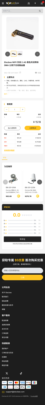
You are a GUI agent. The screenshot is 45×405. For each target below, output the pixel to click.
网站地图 (5, 361)
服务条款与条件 (7, 305)
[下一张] (37, 54)
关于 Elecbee (7, 292)
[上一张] (7, 54)
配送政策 (5, 320)
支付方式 (5, 329)
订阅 (22, 277)
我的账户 (5, 348)
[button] (29, 3)
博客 (3, 309)
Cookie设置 (34, 396)
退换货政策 (6, 325)
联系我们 (5, 297)
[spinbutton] (15, 109)
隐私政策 (5, 301)
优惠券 (4, 357)
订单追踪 (5, 333)
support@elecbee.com (15, 392)
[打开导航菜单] (3, 3)
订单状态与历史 (7, 353)
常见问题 (5, 337)
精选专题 (5, 365)
